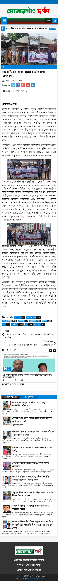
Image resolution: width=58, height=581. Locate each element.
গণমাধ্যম (35, 321)
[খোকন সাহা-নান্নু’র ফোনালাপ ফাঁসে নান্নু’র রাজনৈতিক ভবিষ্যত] (7, 405)
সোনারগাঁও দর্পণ (18, 576)
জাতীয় (46, 321)
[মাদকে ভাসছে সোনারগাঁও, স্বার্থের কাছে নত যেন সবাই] (7, 450)
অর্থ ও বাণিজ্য (33, 317)
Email (7, 91)
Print (16, 91)
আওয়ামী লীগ (9, 321)
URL (25, 91)
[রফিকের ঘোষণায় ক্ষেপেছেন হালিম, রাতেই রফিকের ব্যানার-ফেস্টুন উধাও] (7, 434)
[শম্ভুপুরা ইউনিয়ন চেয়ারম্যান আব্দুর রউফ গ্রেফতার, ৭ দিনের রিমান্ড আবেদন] (7, 495)
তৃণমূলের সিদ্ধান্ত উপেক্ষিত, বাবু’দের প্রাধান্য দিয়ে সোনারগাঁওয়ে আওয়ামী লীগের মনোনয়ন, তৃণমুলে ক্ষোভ (32, 525)
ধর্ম (6, 324)
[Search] (54, 20)
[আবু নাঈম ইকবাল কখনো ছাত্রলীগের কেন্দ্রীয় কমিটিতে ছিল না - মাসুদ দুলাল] (7, 479)
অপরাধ (20, 317)
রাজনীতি (17, 324)
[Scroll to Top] (54, 577)
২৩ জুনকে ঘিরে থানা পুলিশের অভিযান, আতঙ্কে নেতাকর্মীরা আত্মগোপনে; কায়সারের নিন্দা (27, 376)
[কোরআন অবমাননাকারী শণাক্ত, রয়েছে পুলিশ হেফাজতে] (7, 466)
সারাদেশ (39, 324)
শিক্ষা (28, 324)
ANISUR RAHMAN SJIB (34, 578)
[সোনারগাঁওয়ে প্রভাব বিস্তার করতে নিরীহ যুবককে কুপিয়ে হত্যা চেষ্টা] (7, 421)
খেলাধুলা (23, 321)
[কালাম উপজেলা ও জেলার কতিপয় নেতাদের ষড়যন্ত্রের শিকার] (7, 509)
